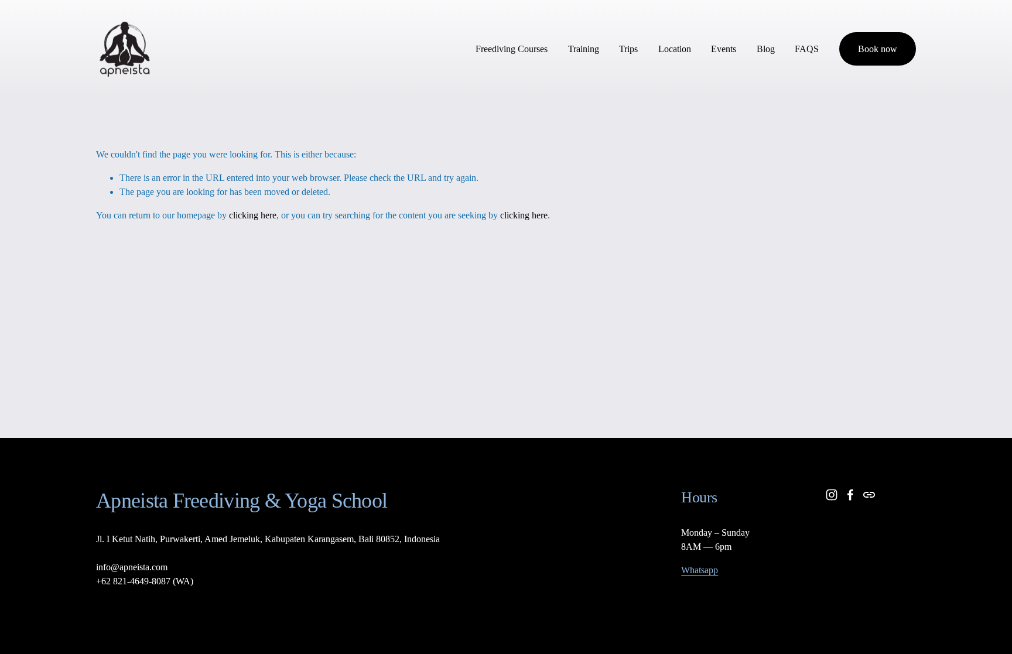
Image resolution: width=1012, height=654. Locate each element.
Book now (877, 49)
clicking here (252, 215)
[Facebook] (850, 495)
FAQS (807, 49)
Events (723, 49)
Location (674, 49)
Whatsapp (699, 570)
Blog (766, 49)
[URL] (869, 495)
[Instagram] (831, 495)
